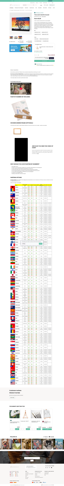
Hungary (17, 471)
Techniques (26, 472)
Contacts (40, 2)
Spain (17, 474)
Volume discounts (37, 476)
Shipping (36, 473)
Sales (26, 476)
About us (37, 2)
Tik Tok (46, 436)
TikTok (38, 153)
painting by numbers (33, 74)
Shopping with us (32, 2)
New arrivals (26, 477)
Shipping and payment (39, 52)
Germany (12, 474)
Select (17, 429)
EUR (48, 2)
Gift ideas (26, 478)
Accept (40, 243)
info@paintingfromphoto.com (31, 467)
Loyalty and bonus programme (39, 477)
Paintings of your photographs (29, 473)
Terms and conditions (38, 472)
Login (41, 5)
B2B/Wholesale (45, 2)
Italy (16, 473)
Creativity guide (47, 472)
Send (32, 460)
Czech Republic (13, 471)
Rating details (44, 16)
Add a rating (12, 397)
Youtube (52, 436)
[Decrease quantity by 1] (35, 55)
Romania (17, 472)
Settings (23, 243)
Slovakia (12, 472)
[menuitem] (11, 8)
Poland (12, 473)
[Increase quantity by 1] (38, 55)
